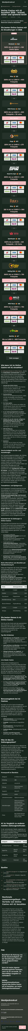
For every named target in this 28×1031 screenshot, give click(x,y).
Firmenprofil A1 (10, 875)
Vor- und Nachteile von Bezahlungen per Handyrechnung (16, 880)
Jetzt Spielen (14, 53)
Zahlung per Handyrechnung (13, 884)
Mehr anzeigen (14, 358)
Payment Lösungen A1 (11, 871)
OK (22, 1027)
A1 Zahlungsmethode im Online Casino (11, 371)
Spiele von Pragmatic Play (12, 888)
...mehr (25, 22)
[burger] (25, 2)
